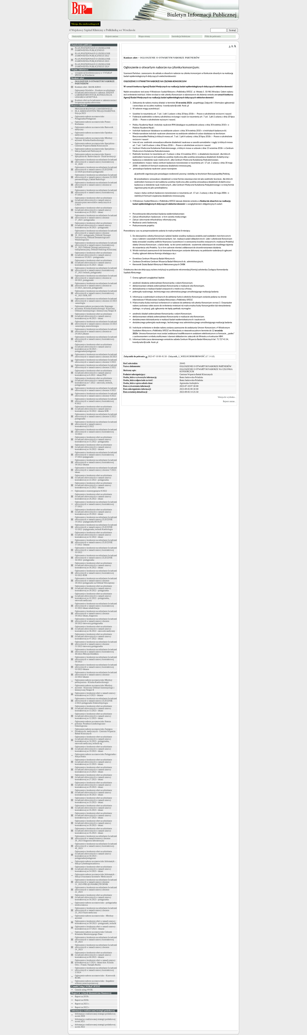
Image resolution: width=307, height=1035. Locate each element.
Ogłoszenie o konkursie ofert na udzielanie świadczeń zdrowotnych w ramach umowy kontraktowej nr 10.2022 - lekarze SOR (93, 408)
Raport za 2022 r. (82, 1007)
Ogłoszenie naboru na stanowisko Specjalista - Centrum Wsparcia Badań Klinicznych (95, 144)
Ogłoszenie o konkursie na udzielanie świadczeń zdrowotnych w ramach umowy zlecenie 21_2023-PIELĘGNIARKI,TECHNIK (96, 882)
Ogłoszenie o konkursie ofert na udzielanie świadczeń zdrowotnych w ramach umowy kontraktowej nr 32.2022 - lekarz (93, 534)
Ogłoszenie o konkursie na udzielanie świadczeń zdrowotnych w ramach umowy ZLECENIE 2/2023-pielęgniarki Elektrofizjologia (96, 700)
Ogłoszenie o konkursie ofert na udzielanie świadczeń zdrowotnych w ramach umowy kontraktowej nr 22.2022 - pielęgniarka (93, 477)
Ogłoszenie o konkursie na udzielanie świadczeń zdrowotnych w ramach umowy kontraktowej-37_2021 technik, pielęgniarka (96, 270)
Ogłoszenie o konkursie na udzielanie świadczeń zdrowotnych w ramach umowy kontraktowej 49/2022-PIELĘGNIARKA (96, 651)
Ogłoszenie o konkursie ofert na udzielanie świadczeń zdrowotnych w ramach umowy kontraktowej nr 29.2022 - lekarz (93, 512)
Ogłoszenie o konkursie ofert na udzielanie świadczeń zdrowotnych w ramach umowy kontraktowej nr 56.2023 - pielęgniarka (93, 897)
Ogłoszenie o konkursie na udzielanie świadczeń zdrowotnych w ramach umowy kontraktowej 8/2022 (96, 401)
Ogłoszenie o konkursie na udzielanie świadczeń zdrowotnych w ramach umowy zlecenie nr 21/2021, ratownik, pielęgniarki (96, 285)
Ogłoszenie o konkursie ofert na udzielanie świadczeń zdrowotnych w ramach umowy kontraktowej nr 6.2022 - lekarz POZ (93, 373)
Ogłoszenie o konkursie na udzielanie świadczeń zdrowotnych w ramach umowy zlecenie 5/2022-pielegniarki (96, 416)
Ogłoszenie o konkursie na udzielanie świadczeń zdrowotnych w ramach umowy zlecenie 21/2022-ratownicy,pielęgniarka (96, 644)
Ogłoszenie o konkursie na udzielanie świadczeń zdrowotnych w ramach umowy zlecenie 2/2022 (96, 366)
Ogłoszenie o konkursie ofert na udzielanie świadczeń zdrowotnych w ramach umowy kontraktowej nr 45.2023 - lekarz (93, 830)
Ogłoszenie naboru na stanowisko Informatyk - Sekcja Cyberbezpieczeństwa (95, 862)
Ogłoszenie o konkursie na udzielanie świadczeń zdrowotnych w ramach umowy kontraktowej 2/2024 (96, 970)
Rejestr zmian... (229, 401)
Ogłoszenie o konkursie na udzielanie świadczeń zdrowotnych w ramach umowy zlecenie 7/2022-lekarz (96, 470)
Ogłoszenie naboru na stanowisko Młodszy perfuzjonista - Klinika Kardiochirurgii (93, 681)
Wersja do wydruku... (227, 397)
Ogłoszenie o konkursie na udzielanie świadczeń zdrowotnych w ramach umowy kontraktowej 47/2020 (96, 192)
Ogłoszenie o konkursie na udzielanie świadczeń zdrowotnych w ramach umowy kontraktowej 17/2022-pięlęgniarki (96, 454)
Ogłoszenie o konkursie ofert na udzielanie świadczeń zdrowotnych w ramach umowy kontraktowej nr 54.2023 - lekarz (93, 869)
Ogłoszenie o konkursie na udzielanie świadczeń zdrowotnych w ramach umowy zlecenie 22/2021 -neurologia (96, 301)
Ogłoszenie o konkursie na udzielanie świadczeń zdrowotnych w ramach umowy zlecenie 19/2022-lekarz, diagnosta (96, 613)
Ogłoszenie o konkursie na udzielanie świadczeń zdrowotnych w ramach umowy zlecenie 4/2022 (96, 394)
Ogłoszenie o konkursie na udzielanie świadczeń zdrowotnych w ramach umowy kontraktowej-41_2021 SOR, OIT (96, 293)
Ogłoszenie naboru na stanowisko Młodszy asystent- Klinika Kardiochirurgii (93, 139)
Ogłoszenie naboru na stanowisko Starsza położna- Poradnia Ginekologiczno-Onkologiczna (93, 723)
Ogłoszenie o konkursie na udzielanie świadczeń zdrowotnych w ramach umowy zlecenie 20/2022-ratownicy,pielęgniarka (96, 621)
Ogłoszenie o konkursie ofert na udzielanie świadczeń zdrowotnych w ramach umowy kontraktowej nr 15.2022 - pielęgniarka (93, 439)
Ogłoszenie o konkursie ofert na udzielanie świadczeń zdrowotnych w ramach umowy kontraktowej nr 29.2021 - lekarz (93, 210)
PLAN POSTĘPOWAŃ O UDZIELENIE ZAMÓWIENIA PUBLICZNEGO (92, 49)
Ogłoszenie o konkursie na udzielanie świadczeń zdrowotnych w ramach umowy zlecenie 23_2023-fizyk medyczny (96, 910)
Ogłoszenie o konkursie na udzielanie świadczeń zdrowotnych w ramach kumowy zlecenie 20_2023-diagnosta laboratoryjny (96, 838)
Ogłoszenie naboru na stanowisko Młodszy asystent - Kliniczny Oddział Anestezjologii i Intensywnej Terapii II (94, 687)
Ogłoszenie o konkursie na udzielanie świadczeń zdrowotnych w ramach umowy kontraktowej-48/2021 (96, 339)
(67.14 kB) (191, 356)
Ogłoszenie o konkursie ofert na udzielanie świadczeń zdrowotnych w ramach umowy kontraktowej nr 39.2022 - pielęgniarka (93, 588)
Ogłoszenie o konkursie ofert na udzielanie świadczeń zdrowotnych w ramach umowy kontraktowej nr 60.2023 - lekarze (93, 955)
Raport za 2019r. (82, 996)
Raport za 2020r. (82, 1000)
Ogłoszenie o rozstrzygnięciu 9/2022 (91, 491)
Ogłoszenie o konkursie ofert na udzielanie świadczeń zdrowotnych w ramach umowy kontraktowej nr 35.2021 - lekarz (93, 262)
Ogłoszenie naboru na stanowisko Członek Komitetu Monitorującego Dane (93, 933)
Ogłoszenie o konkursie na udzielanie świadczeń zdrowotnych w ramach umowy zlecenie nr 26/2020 (96, 184)
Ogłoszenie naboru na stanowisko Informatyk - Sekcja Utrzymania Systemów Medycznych (95, 875)
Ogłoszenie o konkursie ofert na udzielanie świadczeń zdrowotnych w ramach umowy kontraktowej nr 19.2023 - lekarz (93, 749)
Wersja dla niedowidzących (85, 23)
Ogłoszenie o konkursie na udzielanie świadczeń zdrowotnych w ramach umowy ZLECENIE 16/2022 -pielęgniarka (96, 557)
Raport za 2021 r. (82, 1004)
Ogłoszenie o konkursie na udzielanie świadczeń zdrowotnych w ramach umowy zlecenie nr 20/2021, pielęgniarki (96, 278)
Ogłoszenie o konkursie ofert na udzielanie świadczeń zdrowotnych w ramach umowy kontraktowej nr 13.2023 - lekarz (93, 708)
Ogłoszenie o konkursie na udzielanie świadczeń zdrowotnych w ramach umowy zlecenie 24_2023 (96, 947)
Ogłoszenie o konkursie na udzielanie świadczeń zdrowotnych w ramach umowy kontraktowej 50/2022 (96, 659)
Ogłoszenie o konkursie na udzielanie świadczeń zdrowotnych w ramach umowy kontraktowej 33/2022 (96, 550)
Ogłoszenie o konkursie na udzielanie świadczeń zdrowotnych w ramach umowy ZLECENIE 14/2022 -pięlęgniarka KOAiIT (96, 519)
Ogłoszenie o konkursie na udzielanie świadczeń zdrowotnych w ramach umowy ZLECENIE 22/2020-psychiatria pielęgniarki (96, 169)
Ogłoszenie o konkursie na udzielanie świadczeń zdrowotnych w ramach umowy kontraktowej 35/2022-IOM (96, 573)
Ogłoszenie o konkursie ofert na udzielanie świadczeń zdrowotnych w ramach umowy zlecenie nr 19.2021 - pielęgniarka (93, 255)
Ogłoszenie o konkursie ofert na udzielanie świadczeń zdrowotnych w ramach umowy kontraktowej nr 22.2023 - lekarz (93, 762)
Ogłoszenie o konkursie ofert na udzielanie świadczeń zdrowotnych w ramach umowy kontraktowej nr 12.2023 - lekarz (93, 716)
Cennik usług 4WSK (84, 990)
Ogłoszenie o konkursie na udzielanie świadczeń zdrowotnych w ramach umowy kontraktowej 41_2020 (96, 162)
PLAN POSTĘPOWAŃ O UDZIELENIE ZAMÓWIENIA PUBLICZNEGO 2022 (92, 54)
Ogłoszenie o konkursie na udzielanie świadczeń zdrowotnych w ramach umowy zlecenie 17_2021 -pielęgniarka (96, 217)
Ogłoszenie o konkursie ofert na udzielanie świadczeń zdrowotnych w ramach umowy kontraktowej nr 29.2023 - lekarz (93, 785)
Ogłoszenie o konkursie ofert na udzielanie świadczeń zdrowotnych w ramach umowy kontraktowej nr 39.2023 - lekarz (93, 823)
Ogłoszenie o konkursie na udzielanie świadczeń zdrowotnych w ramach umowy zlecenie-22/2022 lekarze (96, 674)
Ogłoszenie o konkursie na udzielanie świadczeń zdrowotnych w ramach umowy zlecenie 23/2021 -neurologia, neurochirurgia (96, 323)
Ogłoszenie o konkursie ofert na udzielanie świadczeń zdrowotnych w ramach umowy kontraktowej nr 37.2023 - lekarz (93, 815)
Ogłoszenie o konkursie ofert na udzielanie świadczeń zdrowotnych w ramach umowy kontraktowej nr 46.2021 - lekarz (93, 316)
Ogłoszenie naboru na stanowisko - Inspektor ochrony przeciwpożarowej (94, 982)
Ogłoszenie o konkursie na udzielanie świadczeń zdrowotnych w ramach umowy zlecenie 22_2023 (96, 889)
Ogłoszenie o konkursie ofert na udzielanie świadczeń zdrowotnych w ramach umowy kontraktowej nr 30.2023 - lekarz (93, 792)
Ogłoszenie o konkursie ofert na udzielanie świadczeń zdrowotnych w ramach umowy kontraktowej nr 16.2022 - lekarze (93, 447)
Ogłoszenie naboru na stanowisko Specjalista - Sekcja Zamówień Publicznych (95, 150)
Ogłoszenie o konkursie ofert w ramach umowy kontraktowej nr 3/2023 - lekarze (95, 694)
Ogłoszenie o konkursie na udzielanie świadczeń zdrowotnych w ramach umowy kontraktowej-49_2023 (96, 846)
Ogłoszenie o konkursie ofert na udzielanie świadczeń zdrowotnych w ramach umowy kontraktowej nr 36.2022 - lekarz (93, 565)
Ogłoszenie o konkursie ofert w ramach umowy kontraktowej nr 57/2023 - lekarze (95, 927)
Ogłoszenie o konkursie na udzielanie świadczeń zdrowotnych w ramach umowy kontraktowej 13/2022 (96, 431)
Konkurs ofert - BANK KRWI (88, 87)
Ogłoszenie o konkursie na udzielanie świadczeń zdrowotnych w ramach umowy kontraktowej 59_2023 (96, 939)
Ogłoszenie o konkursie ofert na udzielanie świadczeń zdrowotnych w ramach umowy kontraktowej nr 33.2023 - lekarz (93, 800)
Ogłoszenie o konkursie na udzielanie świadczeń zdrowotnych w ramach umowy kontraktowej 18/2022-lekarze (96, 462)
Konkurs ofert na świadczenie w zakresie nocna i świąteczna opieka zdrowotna (96, 101)
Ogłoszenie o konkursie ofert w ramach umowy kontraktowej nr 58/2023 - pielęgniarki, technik (95, 922)
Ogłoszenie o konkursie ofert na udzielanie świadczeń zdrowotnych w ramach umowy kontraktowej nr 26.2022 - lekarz (93, 496)
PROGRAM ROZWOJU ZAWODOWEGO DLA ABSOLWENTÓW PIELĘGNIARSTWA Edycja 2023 (95, 111)
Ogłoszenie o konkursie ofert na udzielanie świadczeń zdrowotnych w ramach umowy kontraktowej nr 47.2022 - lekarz (93, 636)
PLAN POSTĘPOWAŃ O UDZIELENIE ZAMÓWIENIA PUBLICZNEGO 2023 (92, 60)
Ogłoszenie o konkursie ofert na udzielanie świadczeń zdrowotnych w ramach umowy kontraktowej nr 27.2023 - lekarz (93, 777)
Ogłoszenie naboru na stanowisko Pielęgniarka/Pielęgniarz (89, 117)
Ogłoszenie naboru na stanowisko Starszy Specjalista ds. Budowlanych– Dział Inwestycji (95, 155)
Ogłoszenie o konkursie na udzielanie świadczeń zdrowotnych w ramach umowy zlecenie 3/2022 (96, 389)
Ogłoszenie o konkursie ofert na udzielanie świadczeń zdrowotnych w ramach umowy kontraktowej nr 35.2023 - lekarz (93, 807)
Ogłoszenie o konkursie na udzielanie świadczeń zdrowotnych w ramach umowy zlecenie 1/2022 (96, 361)
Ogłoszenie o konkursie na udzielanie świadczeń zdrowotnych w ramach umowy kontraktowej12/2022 (96, 424)
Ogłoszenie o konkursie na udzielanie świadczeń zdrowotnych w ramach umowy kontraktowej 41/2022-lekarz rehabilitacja (96, 606)
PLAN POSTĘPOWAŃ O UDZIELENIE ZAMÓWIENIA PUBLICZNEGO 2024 (92, 65)
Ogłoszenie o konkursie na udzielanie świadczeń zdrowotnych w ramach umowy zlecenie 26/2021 (96, 355)
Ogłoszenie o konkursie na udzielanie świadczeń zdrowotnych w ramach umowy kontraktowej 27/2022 (96, 504)
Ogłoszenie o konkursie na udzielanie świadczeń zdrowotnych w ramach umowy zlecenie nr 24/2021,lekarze (96, 331)
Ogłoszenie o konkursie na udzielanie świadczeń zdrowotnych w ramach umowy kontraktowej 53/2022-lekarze (96, 667)
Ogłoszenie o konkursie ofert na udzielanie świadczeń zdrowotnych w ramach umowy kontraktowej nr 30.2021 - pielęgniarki (93, 225)
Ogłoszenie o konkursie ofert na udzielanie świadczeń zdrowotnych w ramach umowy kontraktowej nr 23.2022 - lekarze (93, 485)
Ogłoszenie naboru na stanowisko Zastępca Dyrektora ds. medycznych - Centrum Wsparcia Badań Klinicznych (95, 731)
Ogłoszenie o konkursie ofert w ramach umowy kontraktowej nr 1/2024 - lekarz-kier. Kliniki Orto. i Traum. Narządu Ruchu (95, 962)
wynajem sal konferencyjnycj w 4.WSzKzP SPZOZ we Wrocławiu (93, 74)
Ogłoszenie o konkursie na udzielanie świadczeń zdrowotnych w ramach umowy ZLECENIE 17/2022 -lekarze (96, 542)
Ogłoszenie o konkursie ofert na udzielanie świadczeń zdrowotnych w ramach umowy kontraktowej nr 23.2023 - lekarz (93, 769)
